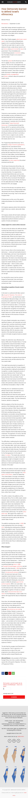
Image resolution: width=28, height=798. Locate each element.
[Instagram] (14, 741)
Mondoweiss (4, 23)
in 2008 (21, 523)
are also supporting (14, 160)
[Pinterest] (9, 673)
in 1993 (17, 568)
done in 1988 (16, 564)
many (21, 49)
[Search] (26, 2)
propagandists (15, 74)
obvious (6, 49)
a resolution (17, 53)
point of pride (14, 49)
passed (10, 60)
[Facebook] (2, 673)
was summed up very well (13, 609)
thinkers (6, 76)
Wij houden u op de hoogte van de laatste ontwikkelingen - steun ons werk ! (12, 684)
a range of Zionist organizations (16, 144)
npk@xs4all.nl (20, 736)
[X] (6, 673)
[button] (2, 2)
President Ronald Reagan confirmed (12, 566)
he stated (7, 455)
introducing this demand (11, 572)
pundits (8, 74)
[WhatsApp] (13, 673)
